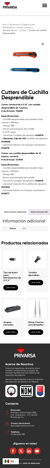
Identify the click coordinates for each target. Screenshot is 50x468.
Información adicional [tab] (15, 212)
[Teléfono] (7, 432)
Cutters (22, 30)
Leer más (10, 288)
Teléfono (15, 432)
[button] (45, 5)
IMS (24, 229)
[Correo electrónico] (7, 424)
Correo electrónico (20, 423)
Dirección (15, 410)
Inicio (5, 25)
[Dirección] (7, 413)
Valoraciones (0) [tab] (39, 212)
